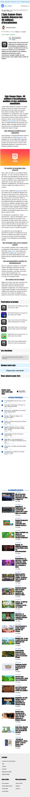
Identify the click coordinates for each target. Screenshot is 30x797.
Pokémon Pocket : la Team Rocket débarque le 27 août (21, 667)
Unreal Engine (12, 121)
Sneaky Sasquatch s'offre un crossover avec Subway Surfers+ (21, 522)
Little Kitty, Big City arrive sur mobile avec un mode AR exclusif (21, 729)
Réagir (17, 31)
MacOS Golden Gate (25, 1)
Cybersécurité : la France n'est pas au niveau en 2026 (13, 434)
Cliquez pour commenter (15, 370)
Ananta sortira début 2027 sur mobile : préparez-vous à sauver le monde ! (21, 577)
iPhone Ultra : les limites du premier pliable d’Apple (15, 447)
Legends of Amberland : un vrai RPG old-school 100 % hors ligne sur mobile (21, 510)
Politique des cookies (6, 771)
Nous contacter (5, 783)
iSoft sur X (18, 788)
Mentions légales (6, 774)
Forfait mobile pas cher (7, 785)
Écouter (24, 31)
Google (12, 34)
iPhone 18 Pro (14, 1)
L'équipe (4, 766)
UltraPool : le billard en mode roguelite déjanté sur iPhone (21, 616)
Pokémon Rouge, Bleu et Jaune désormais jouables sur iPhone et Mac (21, 591)
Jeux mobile (6, 10)
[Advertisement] (15, 77)
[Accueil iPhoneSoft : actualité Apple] (2, 10)
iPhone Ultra (7, 1)
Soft (8, 6)
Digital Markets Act (18, 137)
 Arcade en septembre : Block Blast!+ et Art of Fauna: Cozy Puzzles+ (21, 742)
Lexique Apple (5, 791)
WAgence (18, 785)
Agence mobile (19, 783)
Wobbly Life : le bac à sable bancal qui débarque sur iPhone (21, 641)
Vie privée (4, 769)
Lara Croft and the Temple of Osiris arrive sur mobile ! (21, 688)
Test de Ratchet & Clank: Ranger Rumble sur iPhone (21, 628)
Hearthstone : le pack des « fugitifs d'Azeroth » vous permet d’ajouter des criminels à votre (21, 563)
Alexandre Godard (10, 27)
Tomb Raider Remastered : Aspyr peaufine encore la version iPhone (21, 654)
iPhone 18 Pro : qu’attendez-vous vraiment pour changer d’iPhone (15, 411)
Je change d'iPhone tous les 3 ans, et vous (15, 401)
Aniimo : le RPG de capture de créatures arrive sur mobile (21, 604)
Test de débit (5, 788)
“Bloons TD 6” (11, 251)
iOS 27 (18, 1)
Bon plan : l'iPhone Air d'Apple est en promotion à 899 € (13, 416)
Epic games (5, 34)
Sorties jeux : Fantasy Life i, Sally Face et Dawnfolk (21, 678)
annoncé (18, 190)
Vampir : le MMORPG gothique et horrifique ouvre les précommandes (21, 548)
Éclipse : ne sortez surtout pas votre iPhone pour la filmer (15, 422)
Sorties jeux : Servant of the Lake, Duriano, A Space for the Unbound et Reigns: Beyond (20, 716)
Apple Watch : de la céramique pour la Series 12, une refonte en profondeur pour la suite (15, 441)
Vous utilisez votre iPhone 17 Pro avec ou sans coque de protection (14, 405)
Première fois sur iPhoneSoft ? (9, 761)
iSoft (3, 763)
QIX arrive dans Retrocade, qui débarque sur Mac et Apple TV (21, 496)
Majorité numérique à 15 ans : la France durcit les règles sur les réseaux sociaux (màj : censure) (14, 428)
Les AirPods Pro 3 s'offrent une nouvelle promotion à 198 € (14, 452)
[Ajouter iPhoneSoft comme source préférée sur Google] (15, 38)
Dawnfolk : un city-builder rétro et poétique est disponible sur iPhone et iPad (21, 701)
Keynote (2, 1)
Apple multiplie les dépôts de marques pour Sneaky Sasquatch (21, 535)
